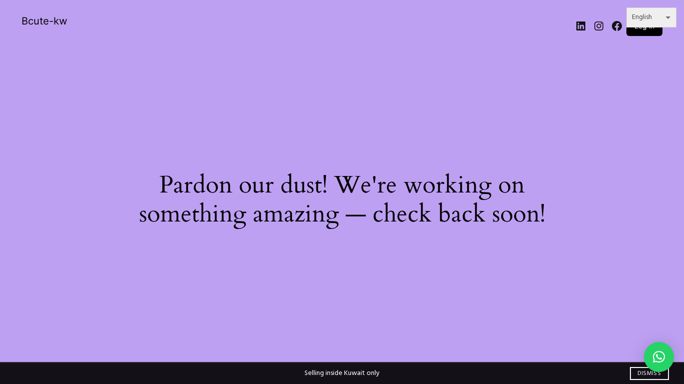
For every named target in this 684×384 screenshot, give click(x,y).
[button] (659, 357)
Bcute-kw (44, 21)
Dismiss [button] (649, 373)
